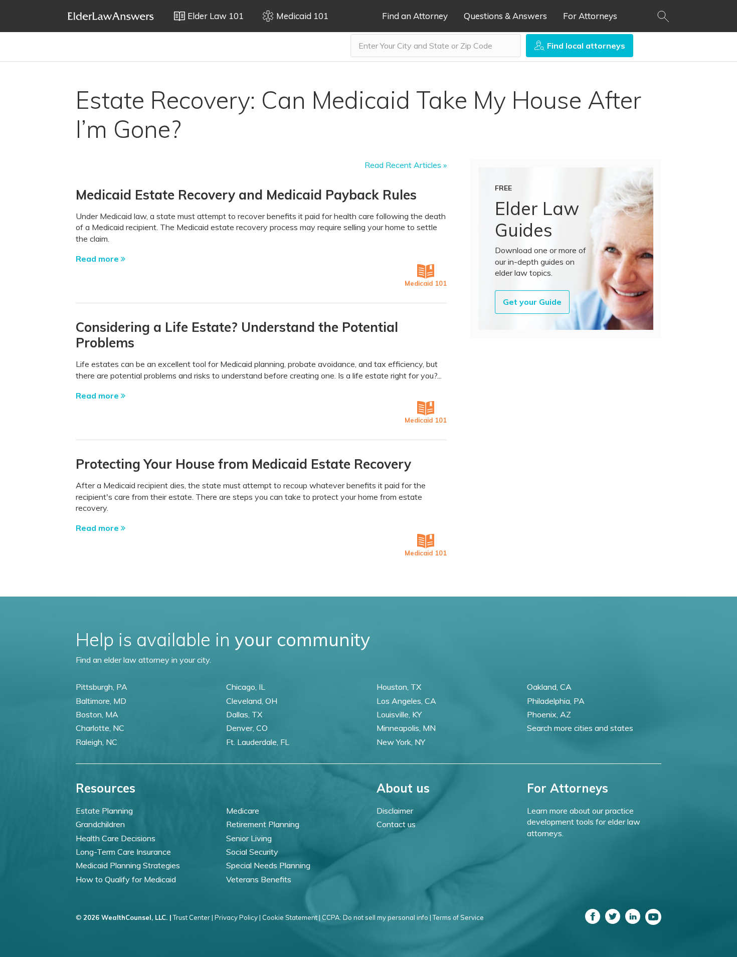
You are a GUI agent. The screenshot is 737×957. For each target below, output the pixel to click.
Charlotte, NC (100, 728)
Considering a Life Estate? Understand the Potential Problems (237, 335)
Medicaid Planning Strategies (128, 865)
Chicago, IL (245, 687)
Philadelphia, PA (556, 701)
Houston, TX (399, 687)
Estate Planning (104, 811)
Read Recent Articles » (405, 165)
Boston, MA (97, 714)
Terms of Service (458, 917)
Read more (98, 259)
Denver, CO (247, 728)
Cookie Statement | (291, 917)
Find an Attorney (415, 16)
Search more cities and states (580, 728)
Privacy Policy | (238, 917)
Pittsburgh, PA (101, 687)
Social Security (252, 852)
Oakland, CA (549, 687)
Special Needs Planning (268, 865)
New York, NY (401, 742)
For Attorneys (590, 16)
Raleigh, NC (96, 742)
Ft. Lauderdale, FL (257, 742)
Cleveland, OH (251, 701)
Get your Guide (532, 302)
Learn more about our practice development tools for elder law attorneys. (583, 822)
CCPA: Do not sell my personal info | (376, 917)
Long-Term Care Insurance (123, 852)
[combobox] (435, 45)
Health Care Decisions (115, 838)
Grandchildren (100, 824)
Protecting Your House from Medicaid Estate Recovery (243, 464)
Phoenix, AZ (549, 714)
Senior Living (249, 838)
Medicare (242, 811)
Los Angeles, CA (406, 701)
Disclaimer (395, 811)
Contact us (396, 824)
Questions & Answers (505, 16)
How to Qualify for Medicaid (126, 879)
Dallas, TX (244, 714)
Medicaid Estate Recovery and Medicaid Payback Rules (246, 194)
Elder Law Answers (111, 16)
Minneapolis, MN (406, 728)
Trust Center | (193, 917)
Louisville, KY (399, 714)
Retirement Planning (262, 824)
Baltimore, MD (101, 701)
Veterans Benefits (258, 879)
